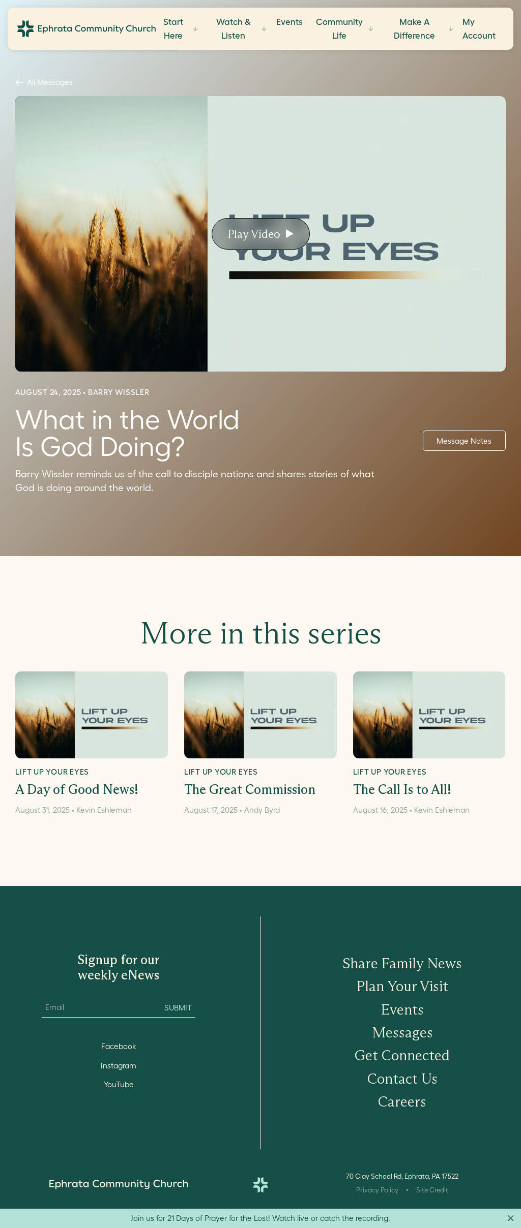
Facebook (118, 1046)
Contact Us (402, 1079)
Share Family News (402, 963)
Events (289, 21)
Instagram (118, 1065)
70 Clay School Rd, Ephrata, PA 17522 (402, 1176)
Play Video (253, 234)
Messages (402, 1032)
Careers (402, 1102)
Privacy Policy (377, 1190)
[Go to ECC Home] (86, 28)
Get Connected (402, 1055)
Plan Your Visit (402, 986)
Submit (178, 1007)
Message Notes (464, 441)
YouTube (119, 1084)
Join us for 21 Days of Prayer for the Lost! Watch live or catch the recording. (260, 1218)
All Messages (50, 82)
